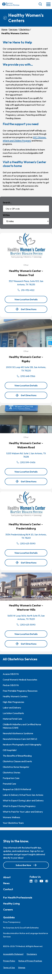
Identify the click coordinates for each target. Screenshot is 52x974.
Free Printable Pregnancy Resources (20, 690)
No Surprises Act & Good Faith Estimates (21, 927)
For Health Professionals (17, 897)
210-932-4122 (27, 290)
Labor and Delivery (12, 707)
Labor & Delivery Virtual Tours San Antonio (23, 795)
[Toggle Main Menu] (48, 4)
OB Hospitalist (10, 750)
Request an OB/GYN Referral (17, 789)
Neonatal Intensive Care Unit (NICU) (20, 739)
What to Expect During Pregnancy (19, 806)
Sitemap (21, 967)
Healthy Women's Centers (15, 696)
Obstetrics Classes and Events (17, 761)
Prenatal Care (9, 783)
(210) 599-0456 (27, 462)
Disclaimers (32, 954)
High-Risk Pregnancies (13, 702)
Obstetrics (24, 29)
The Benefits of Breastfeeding (17, 755)
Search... (7, 202)
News (6, 883)
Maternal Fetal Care (12, 718)
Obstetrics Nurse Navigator (16, 767)
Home (4, 29)
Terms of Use (9, 967)
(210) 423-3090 (27, 543)
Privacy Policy (9, 961)
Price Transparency (11, 922)
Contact (8, 889)
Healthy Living (11, 903)
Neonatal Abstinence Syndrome (18, 733)
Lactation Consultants (13, 713)
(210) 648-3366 (27, 376)
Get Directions (28, 310)
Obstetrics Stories (11, 772)
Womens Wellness (11, 817)
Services (13, 29)
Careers (8, 909)
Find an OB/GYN (11, 685)
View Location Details (30, 300)
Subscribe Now (23, 865)
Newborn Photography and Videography (22, 744)
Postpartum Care (11, 778)
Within (6, 215)
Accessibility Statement (13, 954)
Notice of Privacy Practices (30, 961)
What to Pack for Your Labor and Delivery (23, 811)
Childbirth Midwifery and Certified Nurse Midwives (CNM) (22, 726)
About (7, 877)
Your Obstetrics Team (13, 822)
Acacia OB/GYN (11, 674)
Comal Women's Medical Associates (20, 679)
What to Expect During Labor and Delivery (23, 800)
